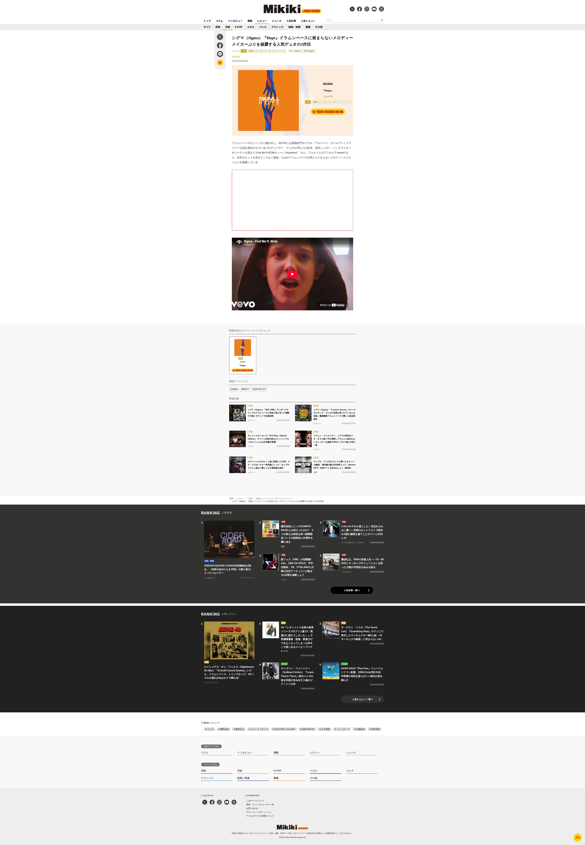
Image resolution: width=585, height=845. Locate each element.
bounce (297, 51)
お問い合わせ (252, 808)
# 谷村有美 (374, 729)
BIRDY (245, 389)
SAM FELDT (259, 389)
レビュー (262, 21)
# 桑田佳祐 (223, 729)
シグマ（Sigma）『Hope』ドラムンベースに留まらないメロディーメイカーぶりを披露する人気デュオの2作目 (278, 501)
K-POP (238, 27)
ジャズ (262, 27)
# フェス (209, 729)
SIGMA (234, 389)
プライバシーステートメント (259, 812)
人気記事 (291, 21)
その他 (319, 27)
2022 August (309, 51)
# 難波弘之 (239, 729)
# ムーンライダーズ (258, 729)
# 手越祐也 (359, 729)
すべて (207, 27)
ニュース (276, 21)
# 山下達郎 (324, 729)
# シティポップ (342, 729)
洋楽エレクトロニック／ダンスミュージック (266, 51)
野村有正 (236, 56)
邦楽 (217, 27)
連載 (249, 21)
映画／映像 (294, 27)
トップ (207, 21)
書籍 (307, 27)
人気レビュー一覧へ (362, 699)
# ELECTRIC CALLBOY (284, 729)
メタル (250, 27)
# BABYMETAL (307, 729)
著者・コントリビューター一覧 (260, 805)
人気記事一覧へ (352, 590)
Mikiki (231, 498)
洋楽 (227, 27)
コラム (219, 21)
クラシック (277, 27)
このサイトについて (255, 801)
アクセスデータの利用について (260, 816)
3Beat (325, 96)
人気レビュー (308, 21)
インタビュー (235, 21)
